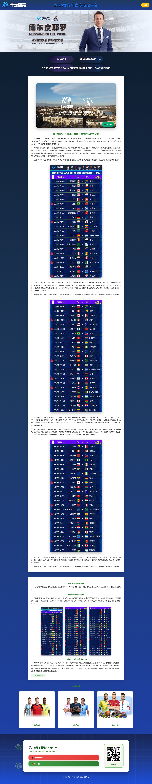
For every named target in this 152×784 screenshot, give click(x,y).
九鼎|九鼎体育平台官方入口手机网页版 (61, 68)
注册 (145, 5)
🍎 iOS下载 (35, 764)
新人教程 (61, 59)
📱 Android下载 (37, 758)
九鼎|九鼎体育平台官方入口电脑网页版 (90, 68)
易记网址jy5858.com (90, 59)
